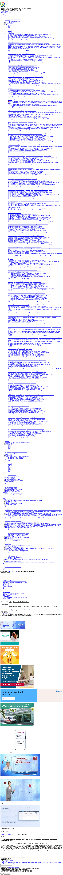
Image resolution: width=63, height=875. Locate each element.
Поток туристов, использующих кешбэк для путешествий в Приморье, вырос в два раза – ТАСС (28, 388)
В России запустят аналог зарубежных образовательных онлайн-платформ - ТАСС (25, 378)
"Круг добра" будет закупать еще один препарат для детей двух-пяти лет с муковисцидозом (27, 36)
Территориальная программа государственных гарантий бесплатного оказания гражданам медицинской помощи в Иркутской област (33, 511)
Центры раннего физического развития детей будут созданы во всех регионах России (26, 354)
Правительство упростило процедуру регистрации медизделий (21, 435)
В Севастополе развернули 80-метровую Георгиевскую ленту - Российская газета (25, 376)
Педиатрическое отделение (11, 487)
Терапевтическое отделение (11, 484)
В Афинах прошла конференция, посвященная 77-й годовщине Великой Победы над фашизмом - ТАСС (30, 55)
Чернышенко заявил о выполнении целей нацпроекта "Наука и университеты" (24, 357)
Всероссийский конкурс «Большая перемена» (17, 115)
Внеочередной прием (9, 507)
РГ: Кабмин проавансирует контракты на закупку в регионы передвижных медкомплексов (27, 230)
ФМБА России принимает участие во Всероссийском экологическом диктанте (24, 344)
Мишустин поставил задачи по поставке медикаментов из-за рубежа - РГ (23, 365)
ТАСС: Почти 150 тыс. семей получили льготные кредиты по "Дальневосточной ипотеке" (27, 285)
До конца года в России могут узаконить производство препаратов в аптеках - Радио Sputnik (27, 128)
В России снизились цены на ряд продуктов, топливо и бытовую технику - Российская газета (27, 377)
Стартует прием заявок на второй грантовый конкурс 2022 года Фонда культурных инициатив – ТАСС (29, 394)
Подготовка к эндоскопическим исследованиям (18, 532)
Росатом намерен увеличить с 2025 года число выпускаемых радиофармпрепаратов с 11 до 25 (27, 232)
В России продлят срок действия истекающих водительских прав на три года (24, 409)
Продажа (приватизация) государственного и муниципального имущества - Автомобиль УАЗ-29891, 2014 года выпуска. (30, 562)
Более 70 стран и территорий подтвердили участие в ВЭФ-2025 (21, 54)
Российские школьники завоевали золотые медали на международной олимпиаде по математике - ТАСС (30, 242)
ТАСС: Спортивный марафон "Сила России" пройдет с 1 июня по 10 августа (24, 291)
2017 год (10, 29)
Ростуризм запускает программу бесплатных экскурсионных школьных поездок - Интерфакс (27, 251)
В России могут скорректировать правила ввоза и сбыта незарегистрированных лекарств (26, 371)
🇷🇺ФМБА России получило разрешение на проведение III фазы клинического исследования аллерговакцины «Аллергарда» (34, 336)
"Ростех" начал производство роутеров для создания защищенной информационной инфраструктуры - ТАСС (31, 38)
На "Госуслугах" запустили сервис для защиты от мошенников (21, 161)
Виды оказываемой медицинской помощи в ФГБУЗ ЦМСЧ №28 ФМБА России (22, 522)
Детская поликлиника (10, 477)
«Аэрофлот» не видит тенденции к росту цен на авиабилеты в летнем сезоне (24, 391)
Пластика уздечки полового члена (15, 557)
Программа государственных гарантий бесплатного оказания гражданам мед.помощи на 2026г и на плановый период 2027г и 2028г (33, 510)
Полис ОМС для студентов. (11, 501)
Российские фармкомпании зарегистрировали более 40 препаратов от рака (23, 240)
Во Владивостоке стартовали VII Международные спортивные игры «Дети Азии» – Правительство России (30, 114)
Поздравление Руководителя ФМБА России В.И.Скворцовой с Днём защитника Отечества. (27, 183)
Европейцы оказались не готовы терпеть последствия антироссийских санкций (24, 408)
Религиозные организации (11, 541)
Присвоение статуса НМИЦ (14, 207)
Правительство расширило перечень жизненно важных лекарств (21, 196)
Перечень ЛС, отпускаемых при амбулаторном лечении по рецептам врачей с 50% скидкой (24, 517)
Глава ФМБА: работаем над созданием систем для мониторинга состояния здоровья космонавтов (28, 119)
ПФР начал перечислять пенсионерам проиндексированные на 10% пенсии (24, 225)
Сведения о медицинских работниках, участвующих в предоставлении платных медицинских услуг (26, 559)
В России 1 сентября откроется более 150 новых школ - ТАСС (21, 66)
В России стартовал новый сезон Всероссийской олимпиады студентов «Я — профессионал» (27, 75)
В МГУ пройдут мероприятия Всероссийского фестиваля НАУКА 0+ (22, 61)
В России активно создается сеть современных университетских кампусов (23, 67)
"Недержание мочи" (12, 558)
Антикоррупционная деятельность (12, 453)
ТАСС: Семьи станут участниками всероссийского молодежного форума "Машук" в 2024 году (28, 289)
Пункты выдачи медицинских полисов (13, 539)
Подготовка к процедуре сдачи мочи (15, 529)
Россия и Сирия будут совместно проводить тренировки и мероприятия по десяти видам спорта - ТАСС (30, 244)
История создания (9, 23)
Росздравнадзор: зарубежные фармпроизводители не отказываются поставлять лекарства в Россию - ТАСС (30, 374)
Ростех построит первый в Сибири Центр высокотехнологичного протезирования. (25, 250)
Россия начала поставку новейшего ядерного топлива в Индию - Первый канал (24, 245)
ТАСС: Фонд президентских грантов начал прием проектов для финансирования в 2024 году (27, 295)
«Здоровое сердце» (12, 553)
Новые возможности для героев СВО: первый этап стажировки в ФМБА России (25, 173)
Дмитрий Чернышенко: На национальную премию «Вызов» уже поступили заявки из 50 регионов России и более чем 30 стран (35, 124)
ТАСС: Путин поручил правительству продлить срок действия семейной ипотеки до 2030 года (28, 286)
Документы (7, 16)
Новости (7, 441)
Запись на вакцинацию (12, 571)
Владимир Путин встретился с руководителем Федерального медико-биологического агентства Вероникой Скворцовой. (33, 110)
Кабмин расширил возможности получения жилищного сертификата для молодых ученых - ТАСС (28, 138)
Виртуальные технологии (13, 867)
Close (2, 873)
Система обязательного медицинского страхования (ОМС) (17, 537)
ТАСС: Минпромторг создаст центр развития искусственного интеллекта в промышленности (27, 283)
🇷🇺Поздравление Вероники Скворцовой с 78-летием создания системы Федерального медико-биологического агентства (33, 182)
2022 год (10, 465)
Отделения (5, 472)
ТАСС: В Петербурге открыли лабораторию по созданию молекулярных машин (24, 271)
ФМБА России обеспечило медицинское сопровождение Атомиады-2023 (23, 334)
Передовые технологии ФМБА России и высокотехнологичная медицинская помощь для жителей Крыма (30, 181)
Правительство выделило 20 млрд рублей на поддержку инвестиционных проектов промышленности (29, 431)
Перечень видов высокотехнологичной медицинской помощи (21, 512)
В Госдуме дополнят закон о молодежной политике (18, 406)
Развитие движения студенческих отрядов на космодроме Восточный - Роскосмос (25, 226)
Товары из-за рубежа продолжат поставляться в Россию (19, 403)
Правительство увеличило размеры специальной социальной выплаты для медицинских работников (29, 198)
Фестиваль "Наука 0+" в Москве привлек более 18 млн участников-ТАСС (23, 321)
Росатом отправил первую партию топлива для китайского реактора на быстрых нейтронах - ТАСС (29, 233)
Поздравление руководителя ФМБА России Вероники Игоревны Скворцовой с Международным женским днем (31, 184)
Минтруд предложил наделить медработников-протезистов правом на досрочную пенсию (27, 152)
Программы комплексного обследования (14, 549)
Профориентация (6, 563)
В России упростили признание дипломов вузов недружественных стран (23, 426)
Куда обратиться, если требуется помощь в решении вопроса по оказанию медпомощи (23, 500)
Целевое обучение (9, 565)
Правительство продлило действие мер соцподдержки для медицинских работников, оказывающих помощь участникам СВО (34, 194)
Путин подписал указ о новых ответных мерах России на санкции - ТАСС (23, 366)
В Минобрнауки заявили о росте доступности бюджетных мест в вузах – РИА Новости (26, 390)
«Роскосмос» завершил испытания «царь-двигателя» (19, 48)
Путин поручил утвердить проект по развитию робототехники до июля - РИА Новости (26, 220)
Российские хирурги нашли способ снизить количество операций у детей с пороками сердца (27, 241)
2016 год (10, 31)
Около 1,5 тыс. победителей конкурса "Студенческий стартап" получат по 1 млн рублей (26, 180)
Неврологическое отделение (11, 488)
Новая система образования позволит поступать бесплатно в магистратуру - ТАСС (25, 172)
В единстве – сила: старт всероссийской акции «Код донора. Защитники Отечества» (25, 59)
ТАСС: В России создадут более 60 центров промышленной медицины (23, 274)
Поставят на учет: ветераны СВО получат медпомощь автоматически (22, 185)
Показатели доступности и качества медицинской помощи (17, 519)
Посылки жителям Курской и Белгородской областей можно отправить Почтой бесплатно (27, 186)
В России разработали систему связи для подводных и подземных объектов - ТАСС (25, 73)
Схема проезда (8, 455)
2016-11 (9, 450)
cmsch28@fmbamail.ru (8, 860)
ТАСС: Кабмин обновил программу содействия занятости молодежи (22, 281)
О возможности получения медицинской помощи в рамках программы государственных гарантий (26, 526)
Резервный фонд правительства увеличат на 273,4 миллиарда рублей (22, 417)
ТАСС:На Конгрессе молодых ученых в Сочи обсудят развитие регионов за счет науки (26, 300)
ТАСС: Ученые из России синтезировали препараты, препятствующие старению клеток (26, 293)
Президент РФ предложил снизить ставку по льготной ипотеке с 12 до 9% (23, 385)
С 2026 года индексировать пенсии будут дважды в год (19, 262)
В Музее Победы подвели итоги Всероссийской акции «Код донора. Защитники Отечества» (27, 62)
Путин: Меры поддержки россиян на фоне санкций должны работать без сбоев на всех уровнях (28, 386)
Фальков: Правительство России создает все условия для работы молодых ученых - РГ (26, 320)
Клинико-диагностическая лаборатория (13, 493)
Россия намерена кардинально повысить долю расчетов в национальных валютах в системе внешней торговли (31, 402)
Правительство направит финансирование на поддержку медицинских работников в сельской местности (30, 192)
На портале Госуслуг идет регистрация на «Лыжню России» (20, 168)
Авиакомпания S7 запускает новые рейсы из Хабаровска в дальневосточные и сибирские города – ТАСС (30, 51)
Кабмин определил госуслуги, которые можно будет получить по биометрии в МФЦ (26, 137)
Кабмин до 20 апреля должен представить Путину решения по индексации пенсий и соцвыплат (28, 413)
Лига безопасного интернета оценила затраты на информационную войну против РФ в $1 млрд (28, 404)
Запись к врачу (4, 571)
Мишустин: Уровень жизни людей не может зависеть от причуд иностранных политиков (26, 419)
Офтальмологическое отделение (12, 490)
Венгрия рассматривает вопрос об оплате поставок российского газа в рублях (24, 423)
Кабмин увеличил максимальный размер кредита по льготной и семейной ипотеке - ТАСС (27, 139)
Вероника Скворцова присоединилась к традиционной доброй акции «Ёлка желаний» (26, 93)
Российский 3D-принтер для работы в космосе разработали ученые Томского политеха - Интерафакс (29, 364)
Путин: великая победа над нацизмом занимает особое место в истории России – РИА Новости (28, 224)
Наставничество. (8, 564)
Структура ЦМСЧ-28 (9, 22)
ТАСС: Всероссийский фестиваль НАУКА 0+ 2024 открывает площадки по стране (25, 278)
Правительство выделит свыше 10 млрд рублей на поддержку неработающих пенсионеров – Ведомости (30, 190)
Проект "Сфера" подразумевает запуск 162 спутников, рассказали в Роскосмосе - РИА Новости (28, 208)
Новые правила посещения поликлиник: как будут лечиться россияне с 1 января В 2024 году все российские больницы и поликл (35, 176)
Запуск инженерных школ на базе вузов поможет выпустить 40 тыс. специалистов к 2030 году (28, 414)
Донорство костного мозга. (6, 605)
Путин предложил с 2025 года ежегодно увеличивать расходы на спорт (23, 380)
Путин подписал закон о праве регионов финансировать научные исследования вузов (26, 399)
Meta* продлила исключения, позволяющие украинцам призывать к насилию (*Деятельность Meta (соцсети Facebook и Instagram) (35, 415)
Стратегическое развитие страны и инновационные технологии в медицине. (24, 268)
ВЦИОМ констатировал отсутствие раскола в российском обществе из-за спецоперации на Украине (29, 430)
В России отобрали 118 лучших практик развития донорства (20, 69)
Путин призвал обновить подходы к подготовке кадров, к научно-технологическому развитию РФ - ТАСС (30, 221)
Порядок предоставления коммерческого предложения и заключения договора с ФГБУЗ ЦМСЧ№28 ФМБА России (29, 548)
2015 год (10, 32)
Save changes (6, 873)
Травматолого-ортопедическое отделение (14, 483)
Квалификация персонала (10, 504)
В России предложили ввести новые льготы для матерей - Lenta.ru (22, 383)
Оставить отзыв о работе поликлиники (16, 457)
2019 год (10, 27)
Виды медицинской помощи (14, 21)
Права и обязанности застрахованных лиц (14, 536)
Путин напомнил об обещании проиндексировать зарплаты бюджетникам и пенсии (25, 398)
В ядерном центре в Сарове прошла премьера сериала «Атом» (21, 89)
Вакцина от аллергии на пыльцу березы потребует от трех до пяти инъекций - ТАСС (26, 90)
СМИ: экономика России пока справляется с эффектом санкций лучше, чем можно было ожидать (28, 436)
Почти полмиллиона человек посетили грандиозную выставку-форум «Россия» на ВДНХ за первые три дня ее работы (33, 187)
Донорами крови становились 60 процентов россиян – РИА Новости (22, 397)
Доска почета (8, 24)
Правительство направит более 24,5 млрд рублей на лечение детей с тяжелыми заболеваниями (28, 191)
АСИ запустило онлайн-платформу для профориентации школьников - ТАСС (24, 52)
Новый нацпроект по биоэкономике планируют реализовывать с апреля (23, 177)
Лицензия (7, 20)
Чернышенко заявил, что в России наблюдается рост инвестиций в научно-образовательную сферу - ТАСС (30, 358)
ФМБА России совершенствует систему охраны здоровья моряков (22, 346)
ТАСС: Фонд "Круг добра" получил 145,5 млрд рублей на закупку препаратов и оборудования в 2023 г (29, 294)
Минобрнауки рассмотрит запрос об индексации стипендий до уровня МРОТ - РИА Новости (27, 149)
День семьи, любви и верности (14, 123)
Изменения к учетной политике (14, 19)
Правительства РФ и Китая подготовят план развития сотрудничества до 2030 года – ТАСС (27, 188)
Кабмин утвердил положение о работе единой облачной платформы (22, 142)
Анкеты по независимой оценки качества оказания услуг (17, 456)
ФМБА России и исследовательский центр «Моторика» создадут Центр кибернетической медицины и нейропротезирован (34, 331)
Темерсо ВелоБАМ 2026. (5, 613)
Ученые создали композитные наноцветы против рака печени (21, 319)
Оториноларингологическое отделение (13, 489)
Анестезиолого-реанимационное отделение (14, 482)
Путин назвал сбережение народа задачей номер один (19, 216)
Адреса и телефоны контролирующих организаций (16, 452)
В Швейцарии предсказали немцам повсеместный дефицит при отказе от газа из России (26, 418)
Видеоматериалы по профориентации (13, 567)
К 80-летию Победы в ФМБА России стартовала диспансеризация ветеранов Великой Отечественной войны (31, 136)
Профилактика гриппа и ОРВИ (14, 213)
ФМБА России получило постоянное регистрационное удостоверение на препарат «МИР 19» (27, 335)
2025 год (10, 463)
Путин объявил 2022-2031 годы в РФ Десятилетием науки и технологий (23, 384)
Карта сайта (12, 863)
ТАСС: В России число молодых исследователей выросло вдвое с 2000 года (24, 275)
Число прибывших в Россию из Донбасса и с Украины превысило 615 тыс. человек (25, 437)
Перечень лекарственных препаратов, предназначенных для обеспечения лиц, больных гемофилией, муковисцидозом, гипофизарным (33, 514)
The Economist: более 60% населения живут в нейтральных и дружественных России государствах (28, 421)
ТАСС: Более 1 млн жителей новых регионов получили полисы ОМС (22, 270)
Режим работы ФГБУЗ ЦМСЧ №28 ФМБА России (16, 540)
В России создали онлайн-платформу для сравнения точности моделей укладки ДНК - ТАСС (27, 74)
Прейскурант (8, 544)
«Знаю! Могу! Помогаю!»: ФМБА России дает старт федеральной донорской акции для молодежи (28, 43)
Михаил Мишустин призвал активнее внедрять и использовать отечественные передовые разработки (29, 156)
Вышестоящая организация (11, 440)
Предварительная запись (10, 509)
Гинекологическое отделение (11, 486)
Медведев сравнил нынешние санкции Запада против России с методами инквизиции (26, 429)
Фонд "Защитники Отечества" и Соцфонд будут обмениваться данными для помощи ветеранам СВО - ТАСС (31, 352)
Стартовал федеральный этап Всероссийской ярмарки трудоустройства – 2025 (24, 267)
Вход (7, 11)
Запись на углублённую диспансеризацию (26, 571)
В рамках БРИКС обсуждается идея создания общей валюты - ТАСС (22, 65)
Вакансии (5, 568)
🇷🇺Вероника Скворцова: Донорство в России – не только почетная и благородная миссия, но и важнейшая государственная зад (35, 101)
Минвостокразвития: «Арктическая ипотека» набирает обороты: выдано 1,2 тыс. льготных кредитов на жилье (31, 148)
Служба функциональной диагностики (13, 495)
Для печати (2, 854)
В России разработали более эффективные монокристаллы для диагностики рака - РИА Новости (28, 72)
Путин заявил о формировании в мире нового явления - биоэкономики (23, 214)
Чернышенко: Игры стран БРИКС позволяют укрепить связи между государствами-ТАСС (27, 360)
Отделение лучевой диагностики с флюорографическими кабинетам (19, 494)
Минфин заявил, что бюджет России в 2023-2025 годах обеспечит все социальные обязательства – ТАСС (30, 153)
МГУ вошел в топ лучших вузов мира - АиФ (17, 363)
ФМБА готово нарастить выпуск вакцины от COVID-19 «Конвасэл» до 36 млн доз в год (26, 324)
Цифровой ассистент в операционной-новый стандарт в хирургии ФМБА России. (25, 356)
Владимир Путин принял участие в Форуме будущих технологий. (22, 111)
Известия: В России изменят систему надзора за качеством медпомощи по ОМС (25, 134)
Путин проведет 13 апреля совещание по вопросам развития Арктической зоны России (26, 411)
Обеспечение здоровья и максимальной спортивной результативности (22, 179)
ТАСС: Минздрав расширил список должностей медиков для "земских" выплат (24, 282)
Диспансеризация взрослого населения (13, 503)
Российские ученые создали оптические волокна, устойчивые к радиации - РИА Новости (27, 238)
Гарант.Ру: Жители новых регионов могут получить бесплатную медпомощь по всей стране (27, 117)
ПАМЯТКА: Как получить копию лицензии (14, 547)
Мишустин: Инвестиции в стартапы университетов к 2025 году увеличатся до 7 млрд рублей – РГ (28, 160)
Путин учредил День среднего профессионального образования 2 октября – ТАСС (25, 222)
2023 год (10, 445)
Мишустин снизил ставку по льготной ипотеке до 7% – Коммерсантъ (22, 158)
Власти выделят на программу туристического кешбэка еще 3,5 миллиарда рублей (25, 410)
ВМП (4, 498)
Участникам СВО (9, 502)
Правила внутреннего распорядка (12, 505)
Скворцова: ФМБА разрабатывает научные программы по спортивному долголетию (25, 263)
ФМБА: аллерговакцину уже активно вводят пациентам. (20, 349)
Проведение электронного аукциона (13, 561)
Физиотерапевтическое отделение (12, 491)
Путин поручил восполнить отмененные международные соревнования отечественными (26, 379)
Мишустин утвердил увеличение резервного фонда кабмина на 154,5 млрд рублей (25, 159)
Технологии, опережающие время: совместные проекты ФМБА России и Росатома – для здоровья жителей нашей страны (33, 315)
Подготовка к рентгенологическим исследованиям (18, 533)
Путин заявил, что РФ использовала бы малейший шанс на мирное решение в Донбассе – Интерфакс (29, 215)
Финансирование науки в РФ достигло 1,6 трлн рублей (19, 322)
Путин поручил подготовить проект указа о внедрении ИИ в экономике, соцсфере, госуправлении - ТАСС (30, 218)
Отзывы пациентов (9, 459)
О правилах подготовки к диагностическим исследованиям (18, 527)
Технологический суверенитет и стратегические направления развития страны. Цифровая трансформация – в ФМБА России (34, 316)
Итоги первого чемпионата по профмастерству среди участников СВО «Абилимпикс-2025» (27, 135)
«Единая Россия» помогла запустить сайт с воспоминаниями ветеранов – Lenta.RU (25, 396)
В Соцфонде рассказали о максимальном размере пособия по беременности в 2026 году (26, 82)
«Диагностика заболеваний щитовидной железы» (18, 550)
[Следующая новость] (0, 835)
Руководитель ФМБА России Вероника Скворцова (18, 252)
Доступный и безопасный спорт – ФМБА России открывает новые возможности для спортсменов (28, 133)
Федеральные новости (10, 33)
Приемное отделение (9, 481)
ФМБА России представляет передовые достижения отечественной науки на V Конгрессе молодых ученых (30, 343)
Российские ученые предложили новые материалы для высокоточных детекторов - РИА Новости (28, 237)
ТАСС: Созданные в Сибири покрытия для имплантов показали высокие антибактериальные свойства (29, 290)
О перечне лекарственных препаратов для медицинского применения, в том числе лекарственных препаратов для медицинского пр (33, 524)
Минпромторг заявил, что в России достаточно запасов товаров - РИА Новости (24, 151)
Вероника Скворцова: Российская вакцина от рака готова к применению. (23, 104)
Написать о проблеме (8, 698)
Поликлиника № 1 (12, 475)
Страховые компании (9, 538)
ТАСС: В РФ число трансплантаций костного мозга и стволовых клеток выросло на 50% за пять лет (29, 276)
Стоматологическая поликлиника (12, 479)
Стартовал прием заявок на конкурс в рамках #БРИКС (19, 266)
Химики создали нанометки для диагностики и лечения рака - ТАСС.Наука (24, 353)
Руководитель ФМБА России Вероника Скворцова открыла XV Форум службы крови (26, 260)
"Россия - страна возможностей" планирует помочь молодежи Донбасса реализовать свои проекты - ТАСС (30, 37)
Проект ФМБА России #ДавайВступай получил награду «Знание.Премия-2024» (25, 209)
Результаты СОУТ (9, 444)
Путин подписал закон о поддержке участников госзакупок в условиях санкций (25, 401)
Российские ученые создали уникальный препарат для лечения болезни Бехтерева (25, 239)
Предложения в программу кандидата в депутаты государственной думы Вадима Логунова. (19, 608)
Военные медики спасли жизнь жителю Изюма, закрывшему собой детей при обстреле (26, 427)
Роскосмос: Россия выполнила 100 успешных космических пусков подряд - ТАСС (25, 234)
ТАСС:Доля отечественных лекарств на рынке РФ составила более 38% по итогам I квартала (27, 298)
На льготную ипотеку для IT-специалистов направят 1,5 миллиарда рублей (23, 434)
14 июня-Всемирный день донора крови (16, 49)
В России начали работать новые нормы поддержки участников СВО (22, 68)
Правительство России (12, 197)
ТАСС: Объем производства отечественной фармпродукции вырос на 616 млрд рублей (26, 284)
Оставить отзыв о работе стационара (15, 458)
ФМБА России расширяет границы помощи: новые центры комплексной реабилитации (26, 345)
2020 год (10, 26)
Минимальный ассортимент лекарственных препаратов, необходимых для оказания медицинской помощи (27, 523)
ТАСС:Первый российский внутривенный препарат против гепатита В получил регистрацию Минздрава (30, 301)
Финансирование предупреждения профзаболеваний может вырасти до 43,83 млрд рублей (27, 323)
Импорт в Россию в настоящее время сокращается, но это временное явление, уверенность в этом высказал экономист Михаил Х (35, 438)
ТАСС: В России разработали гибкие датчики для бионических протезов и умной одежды (27, 273)
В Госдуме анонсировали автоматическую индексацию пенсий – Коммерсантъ (24, 56)
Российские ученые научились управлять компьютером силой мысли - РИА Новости (26, 236)
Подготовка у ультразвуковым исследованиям (17, 535)
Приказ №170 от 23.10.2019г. (11, 443)
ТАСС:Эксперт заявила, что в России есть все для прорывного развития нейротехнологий (27, 306)
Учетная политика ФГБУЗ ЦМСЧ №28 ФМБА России (16, 17)
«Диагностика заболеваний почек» (15, 552)
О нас (4, 14)
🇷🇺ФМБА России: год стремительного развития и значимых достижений (23, 348)
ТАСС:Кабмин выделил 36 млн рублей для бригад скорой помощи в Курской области (26, 299)
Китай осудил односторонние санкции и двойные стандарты (21, 392)
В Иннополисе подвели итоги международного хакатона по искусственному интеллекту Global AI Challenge (31, 395)
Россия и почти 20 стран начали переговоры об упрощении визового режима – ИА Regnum (27, 243)
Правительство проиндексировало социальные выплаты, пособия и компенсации (25, 195)
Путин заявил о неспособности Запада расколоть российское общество (23, 387)
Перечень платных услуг (10, 546)
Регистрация (3, 11)
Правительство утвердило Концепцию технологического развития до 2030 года (24, 199)
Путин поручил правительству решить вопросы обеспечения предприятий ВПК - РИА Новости (28, 219)
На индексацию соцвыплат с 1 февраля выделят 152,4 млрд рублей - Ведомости (24, 167)
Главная (2, 834)
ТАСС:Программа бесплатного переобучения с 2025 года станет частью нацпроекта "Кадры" (27, 302)
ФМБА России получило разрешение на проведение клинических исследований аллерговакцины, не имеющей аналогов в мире (35, 338)
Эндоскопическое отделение (11, 496)
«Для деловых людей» (12, 556)
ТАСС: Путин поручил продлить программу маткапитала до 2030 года (23, 287)
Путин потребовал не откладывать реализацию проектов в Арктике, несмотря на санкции (27, 407)
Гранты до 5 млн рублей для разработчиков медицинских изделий (22, 122)
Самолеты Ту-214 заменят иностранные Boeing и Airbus (19, 420)
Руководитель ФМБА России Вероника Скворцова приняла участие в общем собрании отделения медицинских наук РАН (33, 261)
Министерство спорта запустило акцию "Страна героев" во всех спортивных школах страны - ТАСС (29, 381)
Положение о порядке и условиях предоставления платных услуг (19, 545)
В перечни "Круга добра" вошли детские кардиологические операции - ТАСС (24, 63)
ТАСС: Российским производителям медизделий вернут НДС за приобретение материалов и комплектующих (31, 288)
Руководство (8, 15)
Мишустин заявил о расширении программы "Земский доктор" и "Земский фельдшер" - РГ (27, 372)
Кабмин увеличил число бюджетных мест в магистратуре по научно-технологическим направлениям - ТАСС (31, 140)
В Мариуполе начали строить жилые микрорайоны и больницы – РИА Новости (25, 60)
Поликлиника (8, 473)
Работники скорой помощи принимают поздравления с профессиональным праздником (26, 373)
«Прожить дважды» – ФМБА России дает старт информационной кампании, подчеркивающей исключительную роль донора (34, 46)
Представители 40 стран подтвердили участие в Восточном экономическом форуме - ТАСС (27, 203)
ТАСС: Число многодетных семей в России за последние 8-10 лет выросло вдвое (25, 296)
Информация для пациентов (9, 499)
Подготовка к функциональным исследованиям (18, 534)
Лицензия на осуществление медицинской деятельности (15, 582)
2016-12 (9, 449)
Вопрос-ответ (6, 863)
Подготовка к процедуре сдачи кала (15, 530)
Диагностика (5, 492)
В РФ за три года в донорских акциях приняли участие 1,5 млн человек (23, 79)
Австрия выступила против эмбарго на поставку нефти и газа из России (23, 432)
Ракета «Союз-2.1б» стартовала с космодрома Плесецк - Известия (21, 229)
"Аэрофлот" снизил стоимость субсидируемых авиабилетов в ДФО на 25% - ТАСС (25, 35)
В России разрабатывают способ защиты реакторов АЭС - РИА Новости (23, 71)
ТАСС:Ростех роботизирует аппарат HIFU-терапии (18, 305)
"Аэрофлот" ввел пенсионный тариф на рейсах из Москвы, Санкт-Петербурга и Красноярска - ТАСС (29, 34)
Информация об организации (9, 580)
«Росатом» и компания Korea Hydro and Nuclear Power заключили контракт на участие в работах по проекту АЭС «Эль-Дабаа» (34, 47)
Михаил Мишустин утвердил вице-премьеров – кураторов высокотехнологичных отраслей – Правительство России (32, 157)
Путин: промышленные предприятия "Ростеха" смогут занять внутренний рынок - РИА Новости (28, 362)
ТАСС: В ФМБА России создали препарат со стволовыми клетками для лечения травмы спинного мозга (30, 277)
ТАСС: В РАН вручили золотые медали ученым (18, 272)
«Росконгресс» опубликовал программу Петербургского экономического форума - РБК (26, 375)
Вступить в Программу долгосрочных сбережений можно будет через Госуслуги (25, 116)
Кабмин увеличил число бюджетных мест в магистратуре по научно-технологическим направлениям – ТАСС (31, 141)
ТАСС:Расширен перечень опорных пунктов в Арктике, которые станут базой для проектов (27, 304)
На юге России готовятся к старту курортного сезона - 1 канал (21, 367)
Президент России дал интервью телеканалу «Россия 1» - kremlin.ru (22, 204)
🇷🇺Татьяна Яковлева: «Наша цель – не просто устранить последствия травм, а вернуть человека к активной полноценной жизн (35, 311)
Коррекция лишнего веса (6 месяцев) (15, 555)
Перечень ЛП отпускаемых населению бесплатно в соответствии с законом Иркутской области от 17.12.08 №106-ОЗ (30, 518)
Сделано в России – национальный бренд (16, 425)
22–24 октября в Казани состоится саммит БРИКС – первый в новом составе (24, 50)
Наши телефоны (8, 454)
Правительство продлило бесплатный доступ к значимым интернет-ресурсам (24, 193)
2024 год (10, 461)
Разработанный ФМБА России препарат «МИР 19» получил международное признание (26, 228)
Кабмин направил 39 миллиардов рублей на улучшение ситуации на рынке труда (25, 433)
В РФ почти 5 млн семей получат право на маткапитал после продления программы (25, 80)
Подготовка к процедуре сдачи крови (16, 528)
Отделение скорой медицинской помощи (14, 480)
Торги (4, 560)
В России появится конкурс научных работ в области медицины (21, 70)
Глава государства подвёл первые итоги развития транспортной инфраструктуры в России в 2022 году (29, 118)
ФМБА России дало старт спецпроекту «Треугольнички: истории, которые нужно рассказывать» (28, 325)
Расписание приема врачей (13, 476)
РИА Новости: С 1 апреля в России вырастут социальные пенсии (21, 231)
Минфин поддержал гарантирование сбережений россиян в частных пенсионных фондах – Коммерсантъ (30, 154)
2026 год (10, 464)
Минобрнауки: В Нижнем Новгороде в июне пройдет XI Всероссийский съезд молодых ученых (28, 150)
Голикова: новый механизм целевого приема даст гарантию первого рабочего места (25, 120)
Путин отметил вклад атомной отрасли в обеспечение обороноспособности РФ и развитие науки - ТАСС (30, 217)
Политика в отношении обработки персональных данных (17, 442)
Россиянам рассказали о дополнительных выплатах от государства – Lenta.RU (24, 389)
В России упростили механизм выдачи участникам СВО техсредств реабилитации (25, 77)
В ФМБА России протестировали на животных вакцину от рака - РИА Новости (25, 85)
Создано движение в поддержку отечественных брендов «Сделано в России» (24, 400)
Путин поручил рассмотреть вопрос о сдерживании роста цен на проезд (23, 412)
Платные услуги (6, 542)
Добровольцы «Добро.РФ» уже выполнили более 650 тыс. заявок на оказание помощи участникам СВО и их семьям (32, 129)
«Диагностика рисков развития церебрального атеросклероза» (21, 551)
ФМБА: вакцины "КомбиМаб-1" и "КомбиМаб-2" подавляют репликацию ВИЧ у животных (27, 351)
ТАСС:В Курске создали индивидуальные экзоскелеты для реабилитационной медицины (27, 297)
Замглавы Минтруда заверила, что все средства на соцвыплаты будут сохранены (25, 424)
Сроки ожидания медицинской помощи (13, 521)
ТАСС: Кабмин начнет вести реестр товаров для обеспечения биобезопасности (24, 279)
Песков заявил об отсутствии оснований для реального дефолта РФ (22, 422)
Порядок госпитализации (10, 506)
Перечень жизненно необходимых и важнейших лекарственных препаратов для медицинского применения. (28, 513)
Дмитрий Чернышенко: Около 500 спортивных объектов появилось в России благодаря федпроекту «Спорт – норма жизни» (34, 127)
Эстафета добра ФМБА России (14, 361)
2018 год (10, 28)
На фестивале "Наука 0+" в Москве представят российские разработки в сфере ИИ (25, 171)
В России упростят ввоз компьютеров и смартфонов (19, 78)
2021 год (10, 25)
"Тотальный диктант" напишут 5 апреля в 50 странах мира (20, 39)
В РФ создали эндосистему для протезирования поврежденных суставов (23, 81)
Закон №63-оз (11, 478)
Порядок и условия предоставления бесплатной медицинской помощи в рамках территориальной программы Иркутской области (32, 525)
